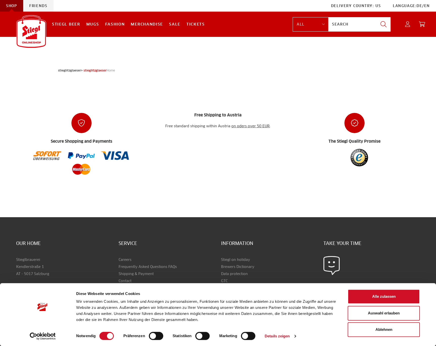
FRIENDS (38, 6)
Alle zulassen (384, 296)
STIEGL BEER (66, 24)
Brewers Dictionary (237, 266)
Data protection (234, 273)
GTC (224, 281)
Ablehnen (383, 329)
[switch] (156, 336)
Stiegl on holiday (235, 259)
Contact (125, 281)
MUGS (92, 24)
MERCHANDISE (147, 24)
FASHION (115, 24)
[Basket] (422, 24)
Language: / (411, 6)
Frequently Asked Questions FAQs (148, 266)
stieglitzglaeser (95, 70)
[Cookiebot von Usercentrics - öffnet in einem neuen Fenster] (43, 336)
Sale (174, 24)
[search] (383, 24)
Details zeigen (277, 336)
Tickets (195, 24)
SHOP (11, 6)
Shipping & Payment (136, 273)
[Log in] (408, 24)
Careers (125, 259)
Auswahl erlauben (384, 313)
